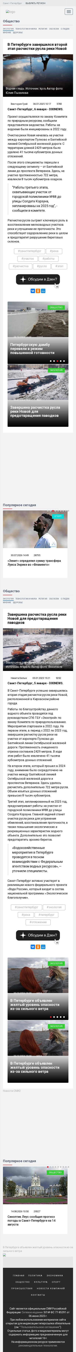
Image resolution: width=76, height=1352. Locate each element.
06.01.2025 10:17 (42, 103)
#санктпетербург (29, 251)
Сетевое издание (32, 1312)
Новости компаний (51, 1288)
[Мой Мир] (43, 291)
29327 (37, 1211)
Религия (43, 29)
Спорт (58, 516)
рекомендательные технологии (38, 1345)
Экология (8, 29)
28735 (37, 555)
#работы (48, 258)
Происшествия (22, 1288)
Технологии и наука (26, 29)
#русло (42, 266)
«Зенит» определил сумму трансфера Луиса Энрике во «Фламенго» (34, 562)
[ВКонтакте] (33, 291)
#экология (54, 907)
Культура (41, 1282)
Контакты (38, 1295)
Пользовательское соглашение (40, 1327)
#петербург (46, 915)
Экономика (55, 1275)
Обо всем (54, 29)
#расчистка (20, 266)
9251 (39, 399)
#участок (27, 258)
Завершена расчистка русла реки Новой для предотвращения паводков (35, 411)
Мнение (7, 33)
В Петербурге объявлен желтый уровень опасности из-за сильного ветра (34, 1004)
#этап (59, 266)
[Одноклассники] (38, 291)
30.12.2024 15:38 (22, 993)
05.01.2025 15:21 (22, 399)
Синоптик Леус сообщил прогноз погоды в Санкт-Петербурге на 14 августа (31, 1220)
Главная (19, 1275)
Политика (35, 1275)
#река (54, 251)
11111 (40, 337)
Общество (56, 307)
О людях (65, 29)
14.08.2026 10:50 (19, 1211)
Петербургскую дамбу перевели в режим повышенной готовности (32, 348)
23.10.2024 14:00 (22, 337)
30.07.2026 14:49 (19, 555)
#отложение (38, 922)
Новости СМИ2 (12, 1090)
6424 (39, 993)
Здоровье (18, 33)
